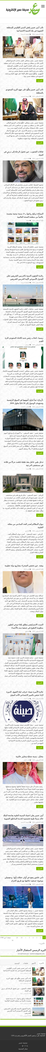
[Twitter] (23, 1045)
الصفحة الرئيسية (25, 34)
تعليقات (25, 963)
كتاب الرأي (26, 158)
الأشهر (34, 963)
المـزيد (40, 81)
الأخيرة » (42, 943)
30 (12, 940)
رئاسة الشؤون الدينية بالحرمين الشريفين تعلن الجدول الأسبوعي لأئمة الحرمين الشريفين (17, 1011)
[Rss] (27, 1045)
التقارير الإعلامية (25, 406)
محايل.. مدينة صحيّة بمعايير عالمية (29, 756)
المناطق (27, 631)
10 (21, 938)
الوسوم (17, 963)
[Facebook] (25, 1045)
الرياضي (27, 344)
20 (17, 938)
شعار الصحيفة (23, 1049)
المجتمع (27, 531)
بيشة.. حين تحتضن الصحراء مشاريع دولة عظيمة (24, 566)
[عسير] (23, 8)
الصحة (27, 220)
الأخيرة (41, 963)
